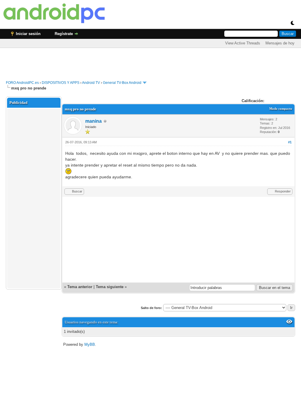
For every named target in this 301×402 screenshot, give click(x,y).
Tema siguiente (109, 287)
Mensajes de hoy (280, 43)
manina (93, 121)
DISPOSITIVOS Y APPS (60, 83)
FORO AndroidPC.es (22, 83)
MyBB (89, 344)
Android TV (91, 83)
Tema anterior (79, 287)
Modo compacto (280, 108)
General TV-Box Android (122, 83)
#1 (290, 142)
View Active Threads (242, 43)
